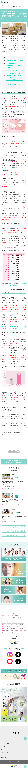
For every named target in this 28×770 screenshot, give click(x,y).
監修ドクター (4, 755)
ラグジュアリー (11, 626)
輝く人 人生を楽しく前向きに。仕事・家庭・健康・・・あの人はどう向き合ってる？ (13, 569)
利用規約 (11, 761)
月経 (17, 615)
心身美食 (13, 628)
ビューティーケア (13, 599)
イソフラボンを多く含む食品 (13, 73)
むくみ (4, 624)
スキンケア (5, 622)
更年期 (8, 615)
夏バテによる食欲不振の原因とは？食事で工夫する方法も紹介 (14, 500)
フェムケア (13, 581)
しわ (15, 622)
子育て (19, 617)
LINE (18, 452)
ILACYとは (3, 757)
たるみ (20, 622)
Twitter (10, 452)
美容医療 (21, 624)
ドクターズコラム (14, 474)
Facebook (14, 452)
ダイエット (23, 619)
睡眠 (4, 630)
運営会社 (17, 761)
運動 (22, 628)
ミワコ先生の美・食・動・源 (8, 488)
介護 (8, 630)
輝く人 (2, 741)
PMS (21, 615)
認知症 (13, 630)
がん (18, 630)
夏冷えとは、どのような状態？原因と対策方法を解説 (14, 517)
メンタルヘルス (6, 628)
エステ (4, 626)
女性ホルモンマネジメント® (8, 619)
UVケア (9, 624)
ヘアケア (15, 624)
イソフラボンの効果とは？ (12, 63)
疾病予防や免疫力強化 (12, 70)
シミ (10, 622)
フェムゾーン (5, 617)
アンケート (5, 632)
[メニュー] (25, 2)
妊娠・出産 (13, 617)
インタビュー (12, 632)
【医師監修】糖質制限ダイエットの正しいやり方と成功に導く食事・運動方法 (14, 482)
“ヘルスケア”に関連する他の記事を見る (13, 527)
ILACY (11, 462)
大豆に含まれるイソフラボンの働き (14, 60)
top (25, 738)
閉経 (12, 615)
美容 (17, 619)
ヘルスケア (6, 440)
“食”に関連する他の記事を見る (11, 535)
